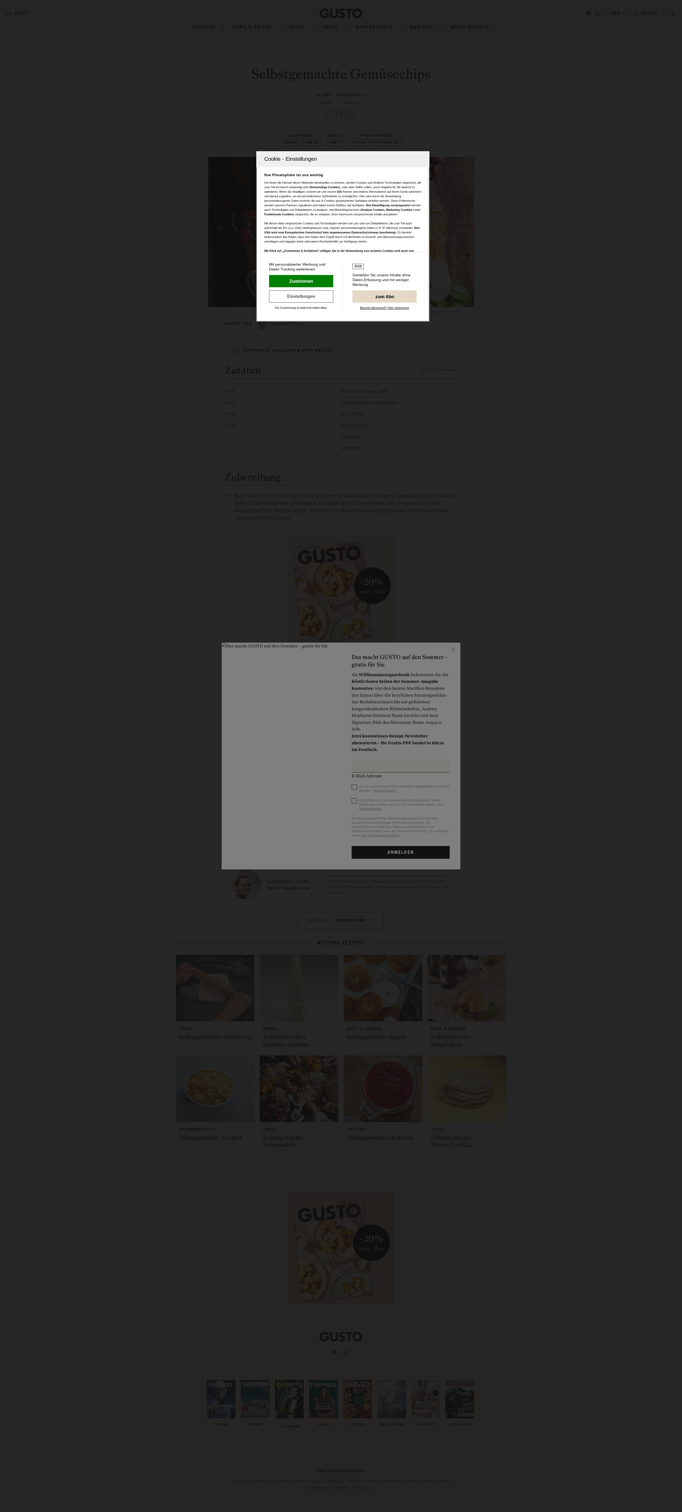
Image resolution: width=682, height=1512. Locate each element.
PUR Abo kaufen (384, 296)
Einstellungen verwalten (301, 296)
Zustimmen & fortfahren (301, 281)
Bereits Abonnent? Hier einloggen (384, 308)
